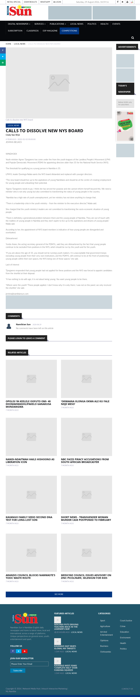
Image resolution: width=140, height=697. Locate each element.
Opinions (104, 641)
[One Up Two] (132, 2)
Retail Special (14, 2)
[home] (25, 10)
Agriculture (105, 626)
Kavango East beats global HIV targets (65, 647)
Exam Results (30, 2)
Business (104, 646)
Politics (92, 24)
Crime (122, 626)
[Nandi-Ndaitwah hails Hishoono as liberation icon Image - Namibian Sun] (31, 437)
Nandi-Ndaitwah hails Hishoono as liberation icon (30, 461)
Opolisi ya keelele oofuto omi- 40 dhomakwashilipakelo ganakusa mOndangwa (28, 404)
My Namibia (11, 692)
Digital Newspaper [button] (18, 24)
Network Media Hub (31, 689)
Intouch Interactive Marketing (54, 689)
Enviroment (125, 638)
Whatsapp (45, 2)
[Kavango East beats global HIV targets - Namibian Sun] (57, 641)
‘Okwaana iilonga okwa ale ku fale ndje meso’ (85, 403)
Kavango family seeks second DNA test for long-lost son (29, 518)
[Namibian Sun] (30, 618)
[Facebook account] (118, 2)
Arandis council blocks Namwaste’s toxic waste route (30, 576)
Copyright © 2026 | (14, 689)
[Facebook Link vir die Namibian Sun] (12, 651)
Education (124, 632)
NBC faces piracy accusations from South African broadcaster (85, 461)
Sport (102, 621)
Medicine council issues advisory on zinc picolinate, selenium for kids (86, 576)
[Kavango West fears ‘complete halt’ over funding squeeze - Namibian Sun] (57, 661)
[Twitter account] (122, 2)
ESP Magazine (50, 31)
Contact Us (127, 689)
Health (104, 24)
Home (8, 44)
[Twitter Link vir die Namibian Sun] (18, 651)
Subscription (15, 31)
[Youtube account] (127, 2)
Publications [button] (57, 24)
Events (116, 24)
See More (59, 594)
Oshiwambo (105, 652)
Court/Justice (126, 621)
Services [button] (39, 24)
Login (58, 2)
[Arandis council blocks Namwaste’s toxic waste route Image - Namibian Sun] (31, 553)
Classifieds (33, 31)
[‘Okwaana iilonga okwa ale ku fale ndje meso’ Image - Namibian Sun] (86, 379)
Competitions (69, 31)
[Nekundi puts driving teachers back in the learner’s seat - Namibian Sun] (57, 620)
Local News (76, 24)
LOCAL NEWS (19, 44)
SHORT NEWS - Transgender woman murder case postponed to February (86, 518)
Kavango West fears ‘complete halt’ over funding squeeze (65, 667)
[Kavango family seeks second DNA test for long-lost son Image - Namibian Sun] (31, 495)
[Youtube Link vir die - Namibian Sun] (24, 651)
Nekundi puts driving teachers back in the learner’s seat (66, 626)
